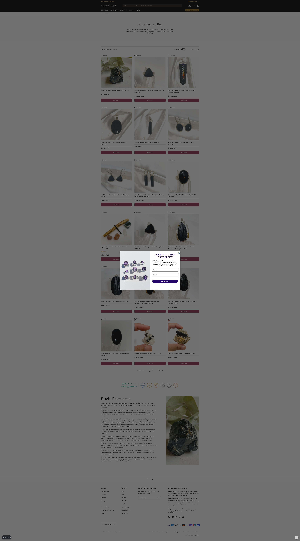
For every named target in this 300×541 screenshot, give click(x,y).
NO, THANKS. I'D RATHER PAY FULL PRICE (165, 285)
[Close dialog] (179, 253)
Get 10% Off (165, 281)
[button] (6, 537)
